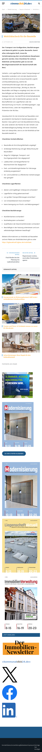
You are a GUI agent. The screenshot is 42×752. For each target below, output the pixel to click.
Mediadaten (24, 745)
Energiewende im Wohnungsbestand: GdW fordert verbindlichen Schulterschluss (20, 298)
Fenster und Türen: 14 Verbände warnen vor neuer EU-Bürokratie (20, 327)
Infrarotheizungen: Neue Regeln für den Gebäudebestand (17, 356)
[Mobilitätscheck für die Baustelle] (21, 23)
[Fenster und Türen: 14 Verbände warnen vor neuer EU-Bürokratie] (21, 313)
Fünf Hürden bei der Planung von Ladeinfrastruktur (12, 260)
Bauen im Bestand (34, 42)
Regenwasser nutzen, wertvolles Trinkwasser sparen (31, 258)
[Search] (39, 3)
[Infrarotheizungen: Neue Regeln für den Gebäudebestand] (21, 342)
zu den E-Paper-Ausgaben (14, 453)
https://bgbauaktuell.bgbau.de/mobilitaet (16, 242)
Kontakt (4, 745)
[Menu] (3, 3)
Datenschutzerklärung (13, 745)
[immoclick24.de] (21, 3)
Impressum (31, 745)
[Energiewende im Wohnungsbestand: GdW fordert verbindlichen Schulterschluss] (21, 284)
